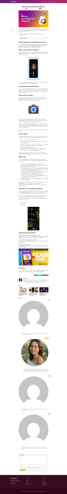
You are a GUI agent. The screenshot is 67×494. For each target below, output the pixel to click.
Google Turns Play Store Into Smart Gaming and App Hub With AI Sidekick (23, 294)
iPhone (27, 481)
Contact (49, 1)
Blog (42, 1)
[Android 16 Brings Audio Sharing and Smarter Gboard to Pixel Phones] (33, 289)
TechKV (27, 491)
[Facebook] (12, 31)
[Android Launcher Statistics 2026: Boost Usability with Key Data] (43, 289)
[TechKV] (13, 1)
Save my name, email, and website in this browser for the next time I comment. (30, 467)
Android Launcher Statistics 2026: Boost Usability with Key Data (42, 294)
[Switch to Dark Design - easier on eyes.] (55, 1)
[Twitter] (12, 33)
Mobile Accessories (28, 484)
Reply (47, 373)
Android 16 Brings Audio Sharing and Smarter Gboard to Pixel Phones (33, 294)
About (45, 1)
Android (27, 480)
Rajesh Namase (25, 278)
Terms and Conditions (45, 484)
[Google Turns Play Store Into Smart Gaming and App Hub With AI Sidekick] (23, 289)
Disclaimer (44, 485)
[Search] (56, 1)
